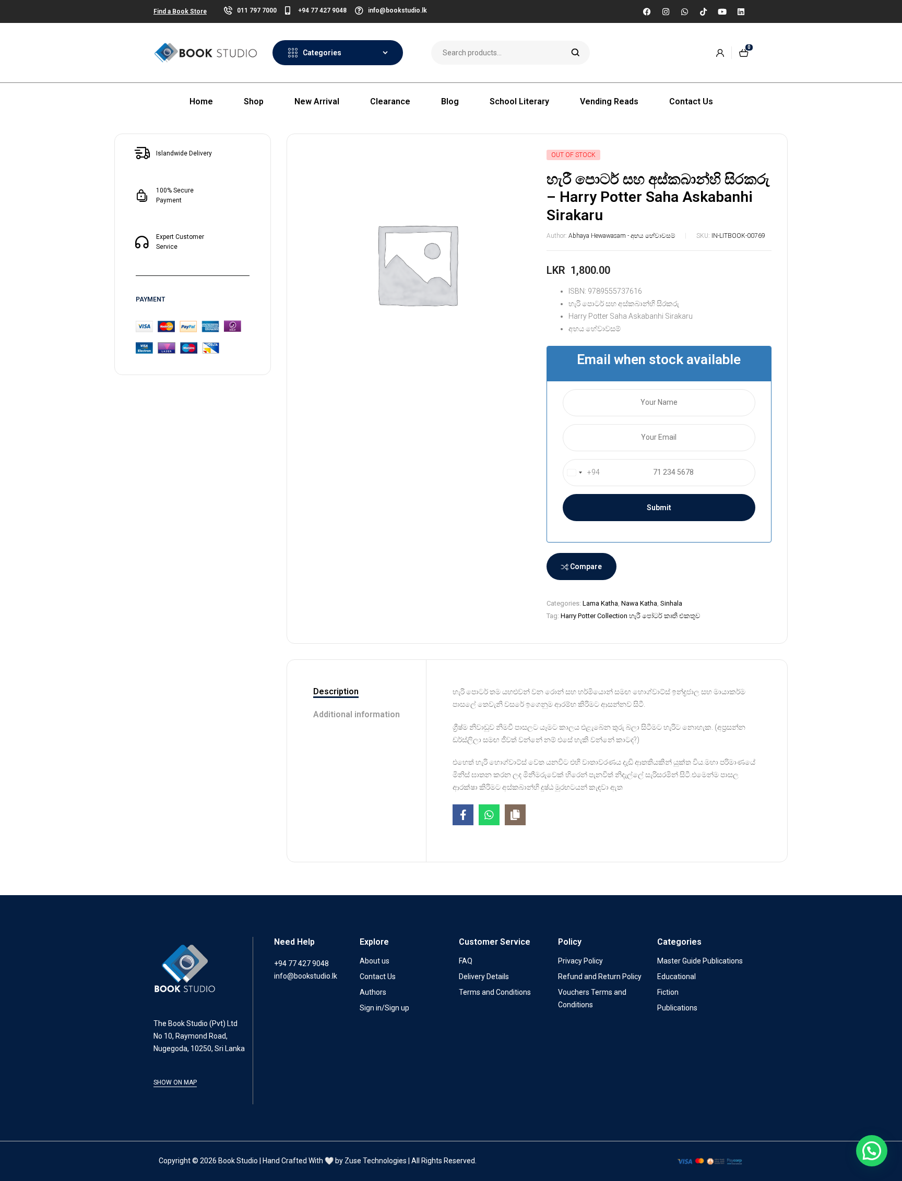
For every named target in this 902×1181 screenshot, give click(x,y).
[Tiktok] (703, 11)
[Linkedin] (741, 11)
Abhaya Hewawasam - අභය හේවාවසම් (621, 235)
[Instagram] (665, 11)
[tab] (356, 692)
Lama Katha (600, 603)
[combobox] (581, 473)
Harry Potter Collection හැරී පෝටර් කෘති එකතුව (630, 616)
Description (336, 691)
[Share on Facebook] (463, 814)
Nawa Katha (639, 603)
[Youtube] (722, 11)
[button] (871, 1150)
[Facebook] (647, 11)
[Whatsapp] (684, 11)
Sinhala (671, 603)
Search (575, 53)
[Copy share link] (515, 814)
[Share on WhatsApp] (489, 814)
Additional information (356, 714)
